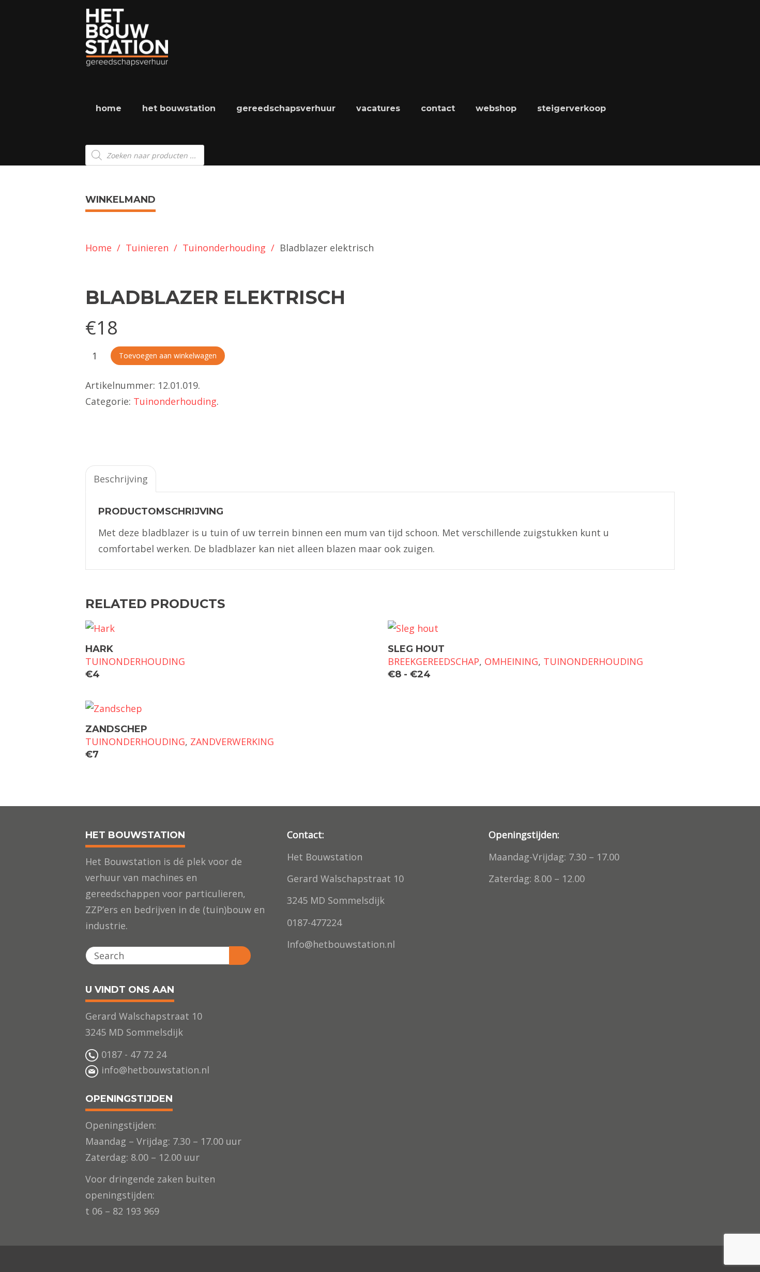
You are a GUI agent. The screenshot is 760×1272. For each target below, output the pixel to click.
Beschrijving (121, 479)
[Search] (240, 955)
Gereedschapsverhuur (286, 108)
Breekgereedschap (433, 661)
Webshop (496, 108)
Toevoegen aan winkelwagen (168, 355)
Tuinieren (147, 247)
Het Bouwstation (179, 108)
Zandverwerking (232, 741)
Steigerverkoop (571, 108)
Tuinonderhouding (224, 247)
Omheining (511, 661)
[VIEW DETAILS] (228, 628)
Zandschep (116, 729)
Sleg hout (416, 649)
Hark (99, 649)
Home (108, 108)
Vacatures (378, 108)
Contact (438, 108)
